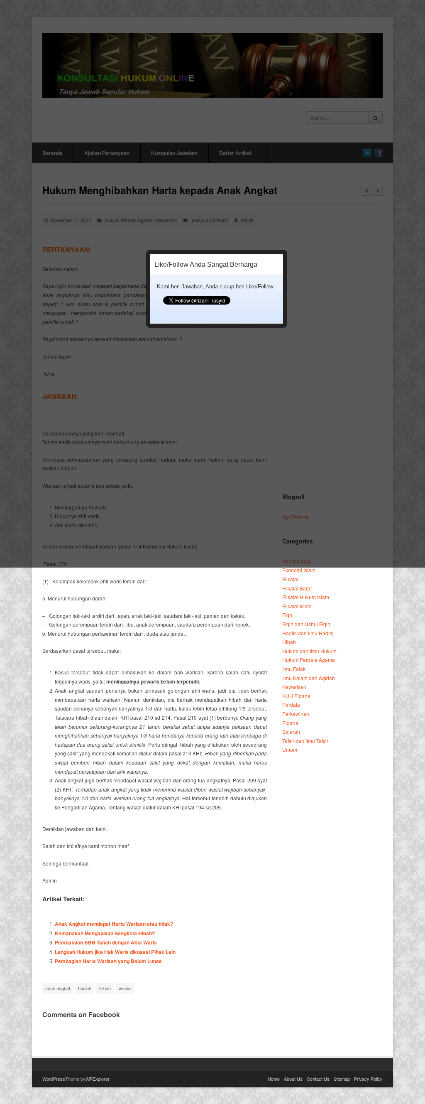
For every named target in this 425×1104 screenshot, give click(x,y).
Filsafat (290, 579)
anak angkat (57, 988)
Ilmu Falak (293, 668)
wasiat (125, 988)
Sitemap (342, 1078)
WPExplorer (97, 1078)
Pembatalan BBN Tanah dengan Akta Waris (106, 942)
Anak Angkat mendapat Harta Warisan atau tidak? (114, 923)
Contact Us (318, 1078)
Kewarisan (294, 686)
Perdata (291, 704)
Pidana (290, 722)
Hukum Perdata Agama (308, 659)
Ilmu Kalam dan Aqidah (308, 677)
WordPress (53, 1078)
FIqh (287, 614)
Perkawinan (295, 713)
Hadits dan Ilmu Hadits (307, 633)
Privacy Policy (368, 1078)
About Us (293, 1078)
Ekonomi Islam (298, 569)
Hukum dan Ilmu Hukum (309, 650)
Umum (289, 749)
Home (274, 1078)
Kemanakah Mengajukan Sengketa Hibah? (105, 933)
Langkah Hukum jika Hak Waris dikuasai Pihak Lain (115, 952)
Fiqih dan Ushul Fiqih (306, 623)
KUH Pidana (296, 695)
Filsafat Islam (297, 606)
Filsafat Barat (297, 588)
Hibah (105, 988)
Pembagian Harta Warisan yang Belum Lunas (108, 961)
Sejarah (291, 731)
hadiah (84, 988)
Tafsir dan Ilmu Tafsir (305, 740)
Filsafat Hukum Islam (305, 596)
